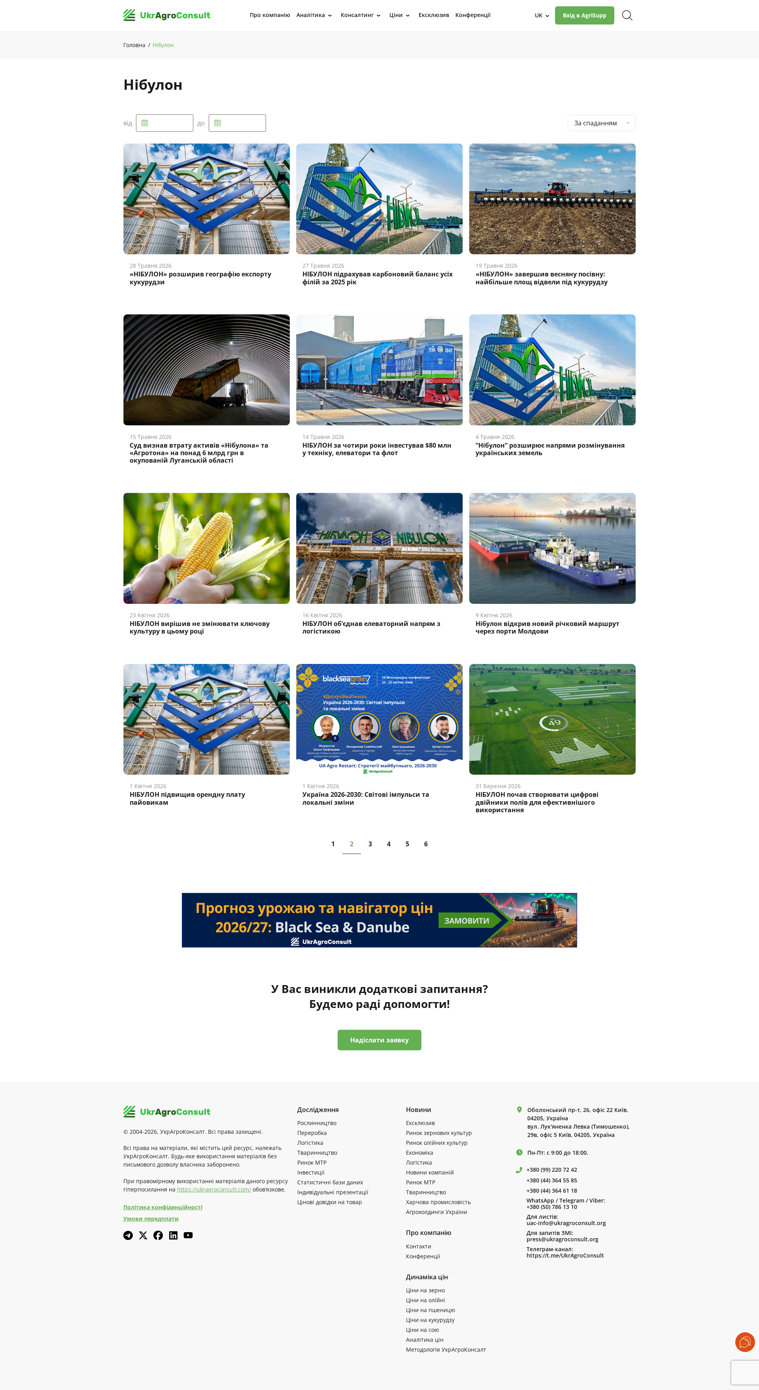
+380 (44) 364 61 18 (552, 1190)
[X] (143, 1235)
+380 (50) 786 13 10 (552, 1206)
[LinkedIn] (173, 1235)
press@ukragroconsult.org (563, 1239)
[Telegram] (128, 1235)
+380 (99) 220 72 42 (552, 1169)
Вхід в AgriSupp (584, 15)
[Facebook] (158, 1235)
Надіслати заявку (379, 1040)
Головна (134, 45)
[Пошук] (627, 15)
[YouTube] (188, 1235)
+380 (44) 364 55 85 (552, 1180)
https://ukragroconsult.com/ (214, 1189)
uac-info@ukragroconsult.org (566, 1223)
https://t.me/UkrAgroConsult (565, 1255)
